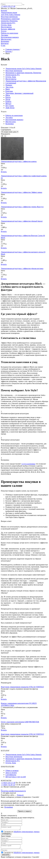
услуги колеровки (28, 464)
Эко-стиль (9, 87)
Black (7, 89)
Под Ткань (9, 106)
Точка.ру (20, 795)
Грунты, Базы (10, 77)
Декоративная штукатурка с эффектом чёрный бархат (22, 221)
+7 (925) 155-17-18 (8, 783)
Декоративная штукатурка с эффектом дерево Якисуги (22, 207)
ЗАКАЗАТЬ (5, 855)
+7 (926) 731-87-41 (8, 785)
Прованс (8, 85)
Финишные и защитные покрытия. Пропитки (23, 73)
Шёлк (7, 95)
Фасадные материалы (13, 71)
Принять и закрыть (24, 811)
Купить (4, 172)
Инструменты (10, 79)
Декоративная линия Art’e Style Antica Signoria (23, 69)
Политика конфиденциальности (13, 791)
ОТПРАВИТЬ (6, 834)
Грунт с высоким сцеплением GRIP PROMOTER (20, 722)
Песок (7, 99)
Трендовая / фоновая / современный (19, 93)
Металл (8, 104)
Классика (9, 91)
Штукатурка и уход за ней (15, 777)
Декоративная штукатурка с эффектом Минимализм (25, 81)
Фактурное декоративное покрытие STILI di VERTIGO (22, 687)
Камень (8, 101)
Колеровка (9, 124)
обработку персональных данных (27, 832)
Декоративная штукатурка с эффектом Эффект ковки (21, 192)
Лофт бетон (9, 108)
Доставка (9, 117)
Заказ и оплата (11, 773)
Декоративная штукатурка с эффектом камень (19, 161)
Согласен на (22, 832)
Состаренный (10, 83)
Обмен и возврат (12, 771)
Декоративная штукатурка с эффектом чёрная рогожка (22, 268)
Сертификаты (10, 775)
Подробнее (8, 807)
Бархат (8, 97)
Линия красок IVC (12, 75)
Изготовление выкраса (14, 120)
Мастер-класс (10, 122)
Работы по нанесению (14, 115)
